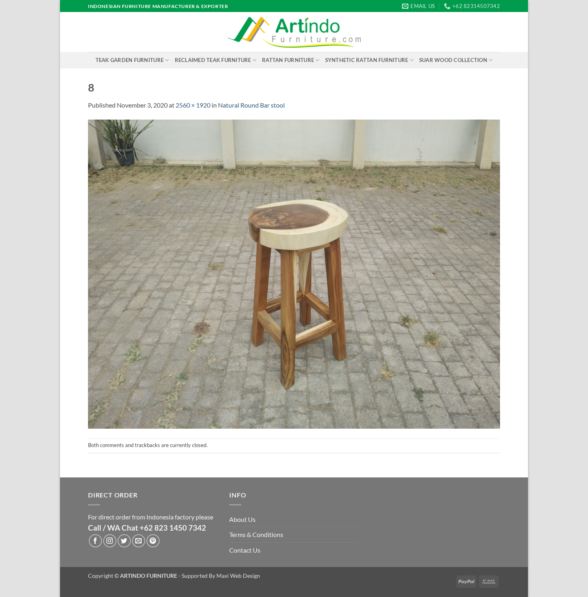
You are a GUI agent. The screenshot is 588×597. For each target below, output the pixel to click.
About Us (242, 519)
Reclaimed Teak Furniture (213, 60)
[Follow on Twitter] (124, 540)
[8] (294, 273)
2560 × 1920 (193, 105)
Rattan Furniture (288, 60)
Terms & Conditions (256, 534)
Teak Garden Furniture (130, 60)
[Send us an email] (138, 540)
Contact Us (244, 550)
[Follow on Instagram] (109, 540)
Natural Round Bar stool (251, 105)
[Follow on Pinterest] (153, 540)
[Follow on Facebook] (95, 540)
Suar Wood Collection (453, 60)
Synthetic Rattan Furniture (366, 60)
